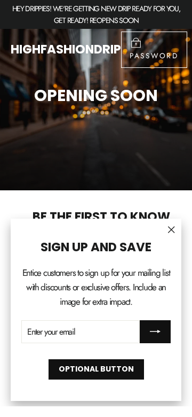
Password (154, 55)
